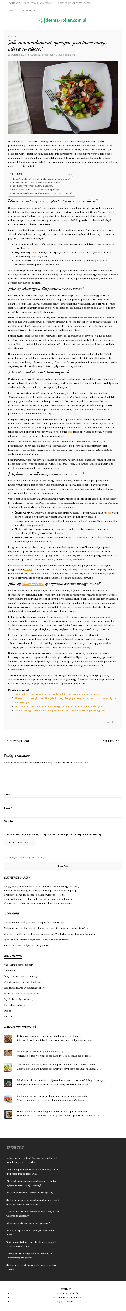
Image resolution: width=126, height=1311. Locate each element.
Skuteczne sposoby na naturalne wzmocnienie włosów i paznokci (52, 1095)
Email (8, 807)
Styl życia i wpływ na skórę (18, 999)
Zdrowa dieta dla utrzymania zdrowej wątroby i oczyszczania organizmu (56, 1064)
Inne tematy (10, 970)
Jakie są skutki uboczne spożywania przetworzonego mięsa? (42, 193)
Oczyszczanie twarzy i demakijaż (22, 976)
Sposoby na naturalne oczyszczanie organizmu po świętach (36, 939)
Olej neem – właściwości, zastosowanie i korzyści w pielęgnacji (38, 902)
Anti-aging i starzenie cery (18, 964)
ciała (35, 252)
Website (8, 821)
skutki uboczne (33, 583)
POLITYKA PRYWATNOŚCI (39, 3)
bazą (108, 512)
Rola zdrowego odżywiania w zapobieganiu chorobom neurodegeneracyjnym (60, 710)
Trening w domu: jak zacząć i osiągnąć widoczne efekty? (34, 894)
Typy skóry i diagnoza (16, 1005)
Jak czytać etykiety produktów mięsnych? (32, 186)
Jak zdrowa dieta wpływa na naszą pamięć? (27, 945)
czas (70, 431)
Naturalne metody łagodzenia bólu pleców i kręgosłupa (34, 922)
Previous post (19, 741)
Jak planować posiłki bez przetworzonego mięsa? (36, 189)
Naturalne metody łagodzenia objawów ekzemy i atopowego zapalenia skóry (46, 928)
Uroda (7, 1010)
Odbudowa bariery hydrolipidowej (22, 981)
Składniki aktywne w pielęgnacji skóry (24, 987)
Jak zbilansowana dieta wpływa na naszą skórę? (30, 1192)
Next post (110, 741)
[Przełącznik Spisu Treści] (68, 174)
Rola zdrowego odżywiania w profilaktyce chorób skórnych (49, 1035)
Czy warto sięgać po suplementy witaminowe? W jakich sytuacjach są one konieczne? (50, 933)
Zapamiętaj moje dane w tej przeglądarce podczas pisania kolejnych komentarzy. (54, 834)
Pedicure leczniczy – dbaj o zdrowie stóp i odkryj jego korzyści (38, 898)
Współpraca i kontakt (23, 10)
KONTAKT (14, 3)
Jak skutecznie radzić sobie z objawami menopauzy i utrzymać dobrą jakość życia (61, 1080)
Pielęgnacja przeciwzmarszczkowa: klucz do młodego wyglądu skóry (41, 886)
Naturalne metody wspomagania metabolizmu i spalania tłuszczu (52, 1111)
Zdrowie (14, 36)
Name (8, 794)
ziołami (28, 569)
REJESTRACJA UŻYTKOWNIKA (74, 3)
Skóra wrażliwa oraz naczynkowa (22, 993)
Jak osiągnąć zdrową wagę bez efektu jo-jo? (41, 1051)
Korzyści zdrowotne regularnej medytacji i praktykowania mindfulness (57, 694)
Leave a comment (65, 54)
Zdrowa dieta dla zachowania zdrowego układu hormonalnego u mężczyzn (58, 706)
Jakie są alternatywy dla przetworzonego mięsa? (36, 182)
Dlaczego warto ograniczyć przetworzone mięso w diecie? (41, 179)
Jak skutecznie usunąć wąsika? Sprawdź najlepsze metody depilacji (40, 890)
